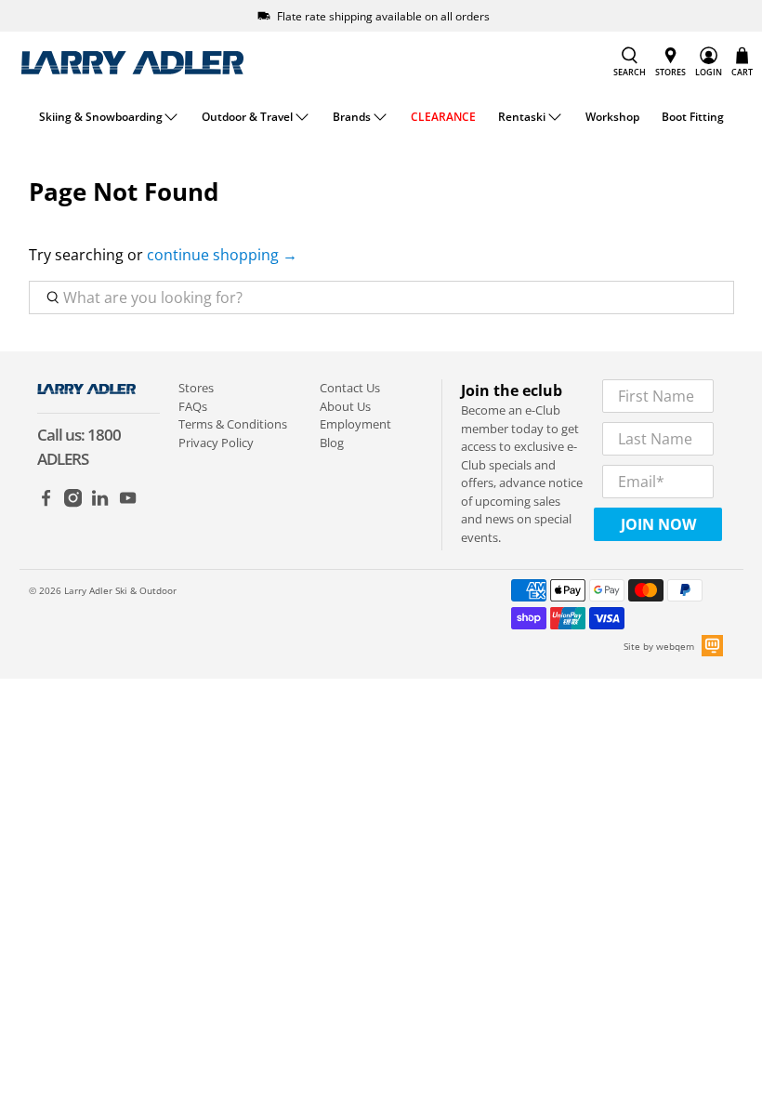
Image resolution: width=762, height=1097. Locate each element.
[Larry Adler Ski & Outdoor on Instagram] (73, 503)
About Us (345, 406)
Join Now (658, 524)
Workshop (612, 117)
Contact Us (350, 387)
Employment (355, 424)
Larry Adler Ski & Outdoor (120, 590)
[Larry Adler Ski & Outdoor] (131, 62)
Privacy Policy (216, 442)
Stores (196, 387)
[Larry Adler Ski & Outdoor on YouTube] (128, 503)
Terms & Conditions (232, 424)
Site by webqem (659, 646)
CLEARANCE (443, 117)
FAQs (192, 406)
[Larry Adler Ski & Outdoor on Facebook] (46, 503)
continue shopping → (222, 255)
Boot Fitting (693, 117)
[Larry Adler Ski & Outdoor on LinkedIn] (100, 503)
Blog (332, 442)
